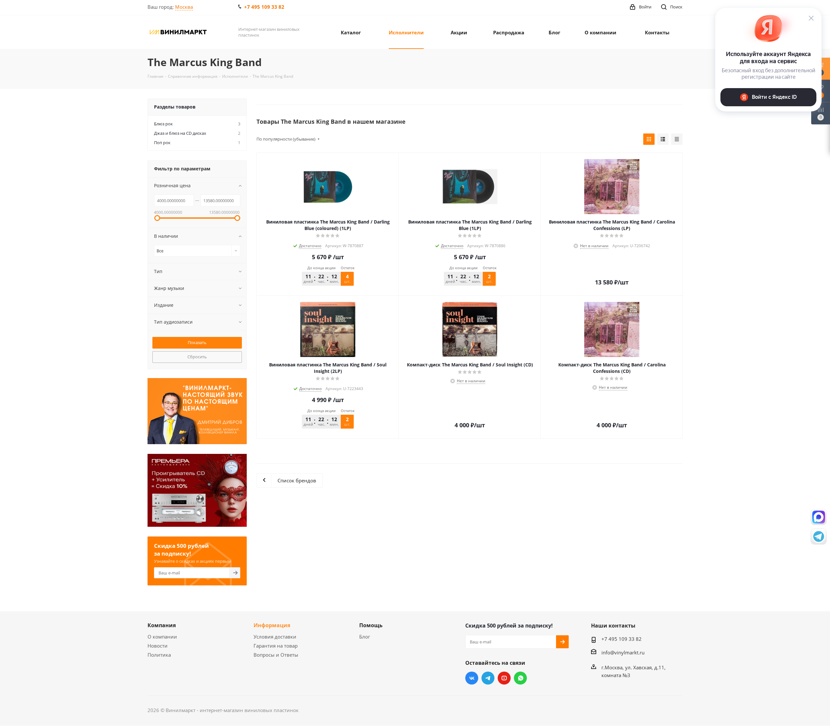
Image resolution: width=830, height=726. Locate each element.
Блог (364, 636)
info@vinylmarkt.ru (623, 652)
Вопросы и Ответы (276, 654)
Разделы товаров (175, 107)
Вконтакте (471, 678)
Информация (272, 625)
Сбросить (197, 357)
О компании (162, 636)
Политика (159, 654)
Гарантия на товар (276, 645)
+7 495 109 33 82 (264, 7)
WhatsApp (520, 678)
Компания (162, 625)
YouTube (504, 678)
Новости (158, 645)
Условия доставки (275, 636)
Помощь (371, 625)
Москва (184, 7)
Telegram (487, 678)
